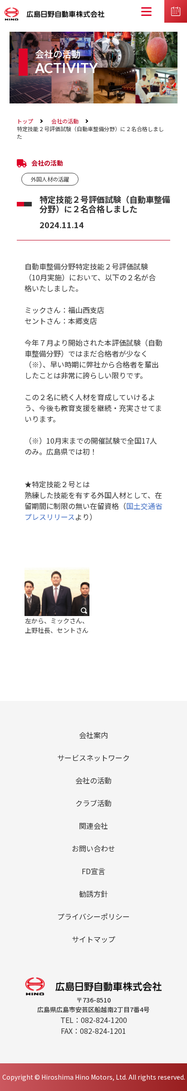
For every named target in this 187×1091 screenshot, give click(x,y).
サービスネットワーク (93, 757)
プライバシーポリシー (93, 916)
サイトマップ (93, 939)
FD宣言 (93, 871)
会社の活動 (65, 121)
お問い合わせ (93, 848)
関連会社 (93, 825)
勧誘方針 (93, 893)
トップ (25, 121)
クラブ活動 (93, 802)
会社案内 (93, 734)
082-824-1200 (104, 1019)
